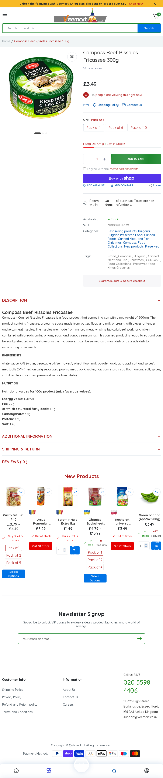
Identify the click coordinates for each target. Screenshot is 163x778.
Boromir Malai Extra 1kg (68, 521)
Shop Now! (136, 3)
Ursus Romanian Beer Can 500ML (41, 521)
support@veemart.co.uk (140, 717)
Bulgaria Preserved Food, (126, 235)
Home (6, 41)
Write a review (92, 68)
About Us (69, 690)
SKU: (86, 225)
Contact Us (70, 697)
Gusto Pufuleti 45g (13, 517)
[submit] (139, 639)
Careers (68, 704)
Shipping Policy (12, 690)
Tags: (87, 256)
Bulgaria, (144, 231)
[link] (21, 492)
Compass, (130, 243)
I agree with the (112, 169)
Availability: (91, 219)
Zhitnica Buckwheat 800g (95, 521)
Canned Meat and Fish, (134, 239)
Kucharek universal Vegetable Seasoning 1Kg (122, 521)
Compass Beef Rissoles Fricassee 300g (110, 56)
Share (157, 185)
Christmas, (115, 243)
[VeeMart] (80, 16)
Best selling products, (123, 231)
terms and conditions (124, 169)
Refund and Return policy (20, 704)
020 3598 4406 (137, 686)
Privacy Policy (11, 697)
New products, (134, 246)
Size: (93, 120)
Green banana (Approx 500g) (149, 517)
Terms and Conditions (17, 712)
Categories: (91, 231)
